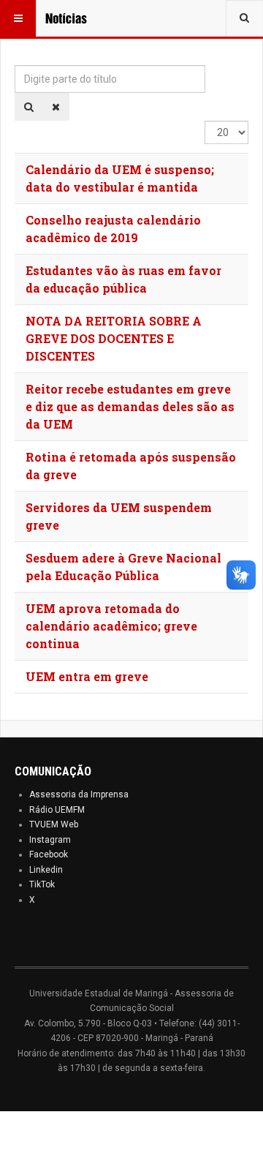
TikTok (42, 884)
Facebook (48, 854)
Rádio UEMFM (57, 810)
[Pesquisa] (29, 107)
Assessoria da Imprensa (79, 794)
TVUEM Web (53, 824)
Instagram (50, 840)
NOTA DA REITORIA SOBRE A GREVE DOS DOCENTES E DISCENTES (114, 338)
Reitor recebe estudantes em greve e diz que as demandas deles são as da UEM (130, 406)
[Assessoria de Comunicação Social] (74, 18)
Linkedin (46, 870)
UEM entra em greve (87, 676)
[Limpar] (55, 107)
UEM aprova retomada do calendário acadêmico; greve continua (111, 626)
